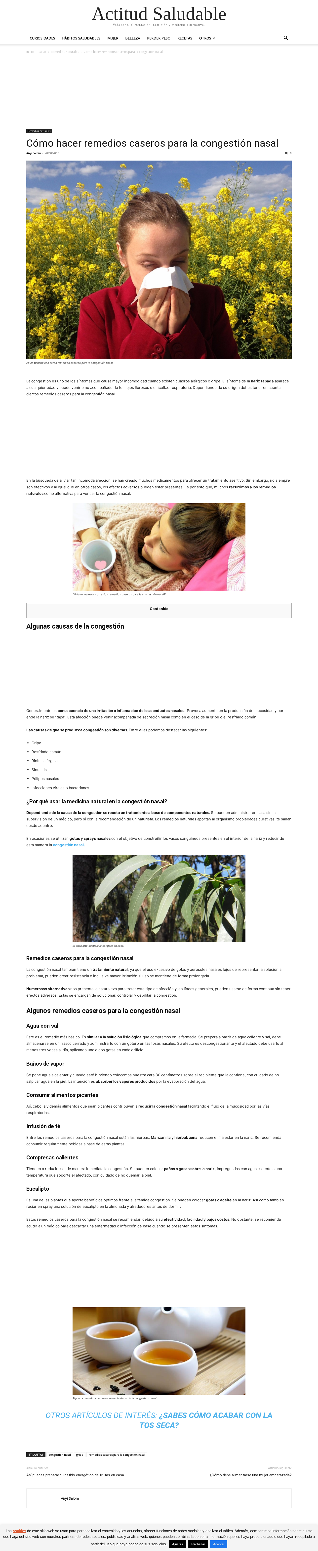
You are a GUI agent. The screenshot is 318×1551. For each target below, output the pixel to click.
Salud (42, 52)
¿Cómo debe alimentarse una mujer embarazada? (251, 1475)
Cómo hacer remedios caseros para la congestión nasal (152, 143)
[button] (286, 38)
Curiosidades (42, 38)
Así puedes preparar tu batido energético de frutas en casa (75, 1475)
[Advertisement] (159, 92)
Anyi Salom (33, 153)
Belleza (132, 38)
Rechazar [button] (198, 1544)
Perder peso (158, 38)
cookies (19, 1531)
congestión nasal (60, 1454)
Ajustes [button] (177, 1544)
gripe (79, 1454)
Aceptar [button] (218, 1544)
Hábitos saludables (81, 38)
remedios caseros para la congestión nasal (117, 1454)
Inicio (30, 52)
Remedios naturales (65, 52)
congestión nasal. (69, 845)
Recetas (184, 38)
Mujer (112, 38)
